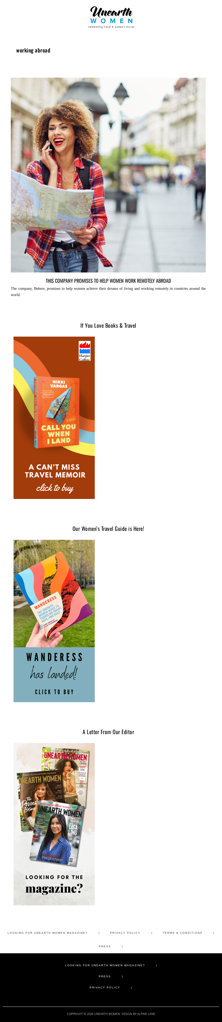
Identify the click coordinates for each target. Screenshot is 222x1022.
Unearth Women (111, 17)
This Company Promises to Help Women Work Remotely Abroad (108, 280)
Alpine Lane (146, 1014)
